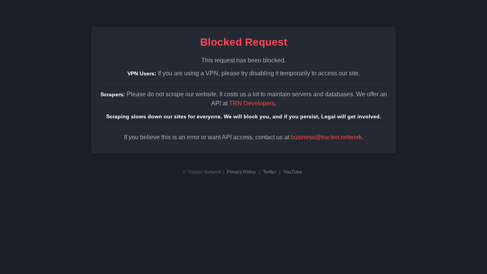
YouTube (292, 172)
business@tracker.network (326, 137)
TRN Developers (252, 103)
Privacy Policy (241, 172)
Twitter (269, 172)
